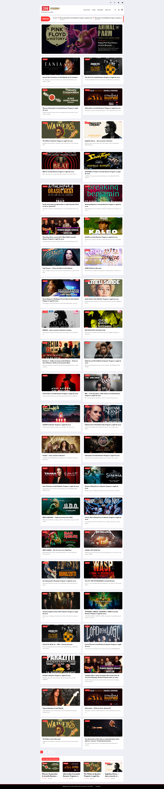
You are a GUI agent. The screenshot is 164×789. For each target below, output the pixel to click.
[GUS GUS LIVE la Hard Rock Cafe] (103, 319)
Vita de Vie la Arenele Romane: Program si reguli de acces (102, 77)
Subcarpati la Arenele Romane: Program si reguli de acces (102, 455)
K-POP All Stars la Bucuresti (93, 268)
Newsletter (100, 10)
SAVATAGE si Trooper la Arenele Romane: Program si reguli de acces (103, 173)
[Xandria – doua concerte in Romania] (61, 444)
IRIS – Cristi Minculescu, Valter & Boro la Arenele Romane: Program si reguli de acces (102, 394)
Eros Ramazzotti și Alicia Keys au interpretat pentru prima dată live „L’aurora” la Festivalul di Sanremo (102, 740)
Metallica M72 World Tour (92, 550)
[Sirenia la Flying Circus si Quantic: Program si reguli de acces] (103, 475)
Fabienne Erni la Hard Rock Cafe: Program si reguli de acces (103, 425)
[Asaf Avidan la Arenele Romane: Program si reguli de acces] (61, 382)
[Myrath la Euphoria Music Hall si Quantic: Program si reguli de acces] (61, 600)
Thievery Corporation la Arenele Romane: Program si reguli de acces (60, 109)
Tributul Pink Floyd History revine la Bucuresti (107, 44)
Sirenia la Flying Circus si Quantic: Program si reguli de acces (101, 487)
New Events (87, 10)
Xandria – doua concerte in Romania (54, 455)
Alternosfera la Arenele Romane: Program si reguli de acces (102, 108)
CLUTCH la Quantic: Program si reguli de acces (57, 425)
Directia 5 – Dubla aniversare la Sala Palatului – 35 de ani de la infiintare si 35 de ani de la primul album (60, 362)
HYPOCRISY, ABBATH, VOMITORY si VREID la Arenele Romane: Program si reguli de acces (101, 613)
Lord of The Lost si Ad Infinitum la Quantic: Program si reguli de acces (103, 645)
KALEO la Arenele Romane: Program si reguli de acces (101, 237)
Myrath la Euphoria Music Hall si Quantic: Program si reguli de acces (60, 613)
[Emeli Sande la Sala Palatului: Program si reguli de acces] (103, 288)
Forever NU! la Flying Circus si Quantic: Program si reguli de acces (103, 518)
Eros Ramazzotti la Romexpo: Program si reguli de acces (59, 581)
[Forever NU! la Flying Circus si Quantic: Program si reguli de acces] (103, 506)
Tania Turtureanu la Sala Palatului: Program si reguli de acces (61, 486)
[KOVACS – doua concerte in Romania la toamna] (61, 319)
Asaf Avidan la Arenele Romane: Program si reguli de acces (60, 394)
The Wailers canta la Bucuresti (51, 739)
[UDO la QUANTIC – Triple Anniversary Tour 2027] (61, 506)
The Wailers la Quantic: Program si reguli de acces (58, 141)
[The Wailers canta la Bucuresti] (61, 728)
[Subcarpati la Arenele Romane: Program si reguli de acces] (103, 444)
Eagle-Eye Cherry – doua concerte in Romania (71, 18)
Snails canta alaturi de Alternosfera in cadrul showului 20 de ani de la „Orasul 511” (61, 205)
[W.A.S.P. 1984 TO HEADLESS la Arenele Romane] (103, 569)
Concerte (99, 40)
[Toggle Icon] (121, 10)
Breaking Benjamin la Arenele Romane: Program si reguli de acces (103, 205)
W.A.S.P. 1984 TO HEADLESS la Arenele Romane (100, 581)
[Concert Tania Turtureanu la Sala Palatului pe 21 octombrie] (61, 66)
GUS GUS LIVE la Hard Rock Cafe (95, 330)
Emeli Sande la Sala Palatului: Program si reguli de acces (102, 299)
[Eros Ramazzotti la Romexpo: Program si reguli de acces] (61, 569)
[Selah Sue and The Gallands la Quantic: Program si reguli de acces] (103, 349)
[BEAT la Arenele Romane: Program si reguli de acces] (61, 160)
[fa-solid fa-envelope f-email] (122, 2)
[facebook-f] (110, 2)
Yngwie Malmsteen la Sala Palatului (53, 708)
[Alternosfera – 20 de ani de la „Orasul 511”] (103, 697)
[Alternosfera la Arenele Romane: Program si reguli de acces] (103, 97)
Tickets (94, 10)
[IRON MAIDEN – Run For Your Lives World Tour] (61, 539)
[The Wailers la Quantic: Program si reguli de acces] (61, 129)
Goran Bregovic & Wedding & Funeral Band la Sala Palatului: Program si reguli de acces (61, 300)
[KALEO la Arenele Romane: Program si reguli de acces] (103, 226)
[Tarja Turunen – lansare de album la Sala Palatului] (61, 257)
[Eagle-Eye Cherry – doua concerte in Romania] (103, 129)
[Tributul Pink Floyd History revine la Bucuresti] (82, 39)
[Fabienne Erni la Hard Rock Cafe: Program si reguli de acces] (103, 413)
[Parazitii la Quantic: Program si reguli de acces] (61, 664)
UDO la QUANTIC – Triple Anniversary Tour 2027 (58, 517)
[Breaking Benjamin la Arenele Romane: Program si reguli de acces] (103, 193)
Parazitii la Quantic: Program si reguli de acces (56, 675)
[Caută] (115, 9)
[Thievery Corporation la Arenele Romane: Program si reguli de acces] (61, 97)
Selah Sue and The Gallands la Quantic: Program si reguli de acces (103, 362)
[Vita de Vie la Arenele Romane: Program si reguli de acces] (103, 66)
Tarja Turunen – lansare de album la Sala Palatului (57, 268)
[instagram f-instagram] (114, 2)
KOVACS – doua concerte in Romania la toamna (57, 330)
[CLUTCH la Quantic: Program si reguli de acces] (61, 413)
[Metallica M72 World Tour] (103, 539)
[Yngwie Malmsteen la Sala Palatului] (61, 697)
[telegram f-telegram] (118, 2)
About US (107, 10)
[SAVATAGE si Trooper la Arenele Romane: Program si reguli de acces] (103, 160)
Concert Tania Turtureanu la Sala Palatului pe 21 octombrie (60, 77)
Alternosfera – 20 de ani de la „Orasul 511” (98, 708)
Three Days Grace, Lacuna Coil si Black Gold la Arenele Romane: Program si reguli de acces (59, 238)
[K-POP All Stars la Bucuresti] (103, 257)
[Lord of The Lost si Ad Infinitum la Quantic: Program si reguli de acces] (103, 633)
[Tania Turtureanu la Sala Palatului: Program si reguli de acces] (61, 475)
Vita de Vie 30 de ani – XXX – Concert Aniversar (58, 644)
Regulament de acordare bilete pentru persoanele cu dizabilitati (78, 786)
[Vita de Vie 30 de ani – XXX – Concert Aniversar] (61, 633)
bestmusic (50, 778)
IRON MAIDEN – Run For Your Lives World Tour (57, 550)
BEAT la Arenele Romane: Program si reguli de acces (96, 18)
